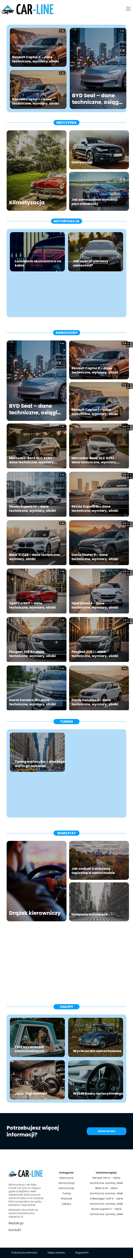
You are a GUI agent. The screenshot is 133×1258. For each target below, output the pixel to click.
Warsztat (66, 833)
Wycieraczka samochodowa (97, 1051)
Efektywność (82, 162)
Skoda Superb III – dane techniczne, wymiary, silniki (95, 508)
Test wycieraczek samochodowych (29, 1049)
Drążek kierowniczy (35, 913)
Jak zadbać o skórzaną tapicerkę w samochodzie (93, 870)
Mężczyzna (66, 122)
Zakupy (66, 1006)
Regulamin (82, 1252)
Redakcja (16, 1223)
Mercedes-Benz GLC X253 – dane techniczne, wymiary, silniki (94, 460)
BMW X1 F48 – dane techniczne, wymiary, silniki (35, 557)
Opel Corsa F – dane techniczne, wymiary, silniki (32, 605)
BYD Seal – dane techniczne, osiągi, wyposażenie (97, 99)
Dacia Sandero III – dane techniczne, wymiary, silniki (32, 702)
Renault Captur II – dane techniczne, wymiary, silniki (35, 59)
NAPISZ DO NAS (106, 1131)
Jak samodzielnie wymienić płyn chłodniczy (95, 201)
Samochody (67, 332)
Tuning (66, 721)
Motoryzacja (66, 221)
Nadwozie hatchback (89, 914)
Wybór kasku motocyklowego (98, 1093)
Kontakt (15, 1230)
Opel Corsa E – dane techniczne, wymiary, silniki (95, 605)
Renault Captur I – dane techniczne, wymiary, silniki (35, 101)
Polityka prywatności (24, 1252)
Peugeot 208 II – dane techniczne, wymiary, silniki (32, 654)
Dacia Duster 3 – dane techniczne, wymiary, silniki (95, 557)
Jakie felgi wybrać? (31, 1093)
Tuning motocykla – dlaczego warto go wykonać (40, 764)
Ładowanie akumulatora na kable (38, 263)
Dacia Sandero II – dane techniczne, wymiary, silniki (95, 702)
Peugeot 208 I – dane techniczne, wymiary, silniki (95, 654)
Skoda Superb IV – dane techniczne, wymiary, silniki (32, 508)
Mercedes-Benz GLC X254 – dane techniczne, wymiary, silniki (32, 460)
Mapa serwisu (56, 1252)
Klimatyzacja (27, 202)
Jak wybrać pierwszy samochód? (90, 263)
